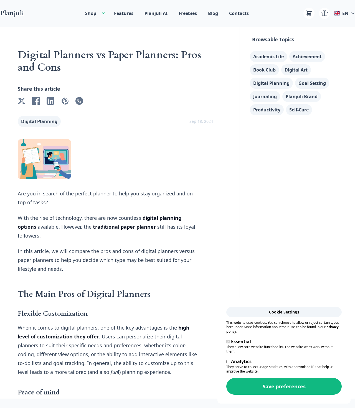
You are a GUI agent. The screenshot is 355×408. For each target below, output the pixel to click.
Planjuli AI (156, 13)
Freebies (188, 13)
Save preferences (284, 386)
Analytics (241, 361)
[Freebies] (324, 13)
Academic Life (268, 56)
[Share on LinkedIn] (50, 101)
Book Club (264, 70)
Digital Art (296, 70)
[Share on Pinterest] (65, 101)
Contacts (239, 13)
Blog (213, 13)
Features (123, 13)
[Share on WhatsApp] (79, 101)
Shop (90, 13)
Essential (241, 341)
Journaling (265, 96)
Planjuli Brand (302, 96)
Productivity (266, 110)
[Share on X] (22, 101)
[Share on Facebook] (36, 101)
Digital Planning (39, 121)
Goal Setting (312, 83)
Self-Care (299, 110)
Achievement (307, 56)
